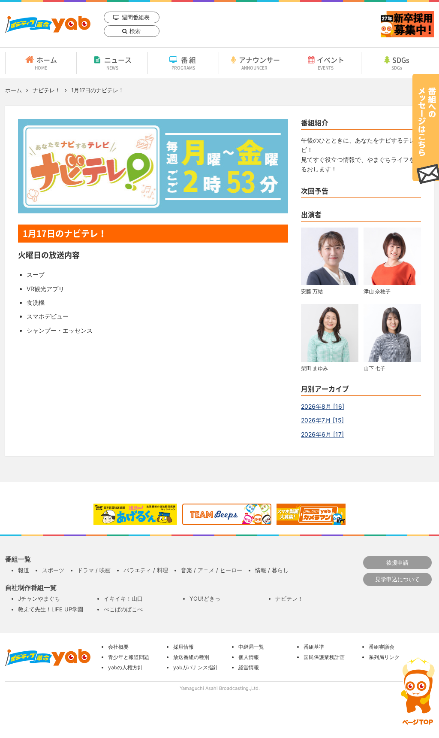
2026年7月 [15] (322, 420)
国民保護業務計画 (324, 657)
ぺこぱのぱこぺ (123, 609)
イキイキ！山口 (123, 598)
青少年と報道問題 (128, 657)
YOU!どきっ (204, 598)
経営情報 (248, 667)
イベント (330, 63)
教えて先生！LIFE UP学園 (50, 609)
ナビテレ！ (46, 90)
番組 (184, 63)
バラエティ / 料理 (145, 570)
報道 (23, 570)
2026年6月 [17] (322, 434)
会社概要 (118, 647)
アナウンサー (259, 63)
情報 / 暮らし (272, 570)
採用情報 (183, 647)
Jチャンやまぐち (39, 598)
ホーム (46, 63)
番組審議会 (381, 647)
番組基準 (314, 647)
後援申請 (397, 562)
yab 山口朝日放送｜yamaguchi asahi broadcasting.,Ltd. (47, 24)
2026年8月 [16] (322, 406)
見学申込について (397, 579)
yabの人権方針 (125, 667)
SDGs (400, 63)
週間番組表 (136, 17)
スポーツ (53, 570)
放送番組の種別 (191, 657)
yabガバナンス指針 (195, 667)
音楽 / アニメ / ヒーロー (211, 570)
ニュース (118, 63)
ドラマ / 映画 (94, 570)
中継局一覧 (251, 647)
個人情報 (248, 657)
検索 (135, 30)
